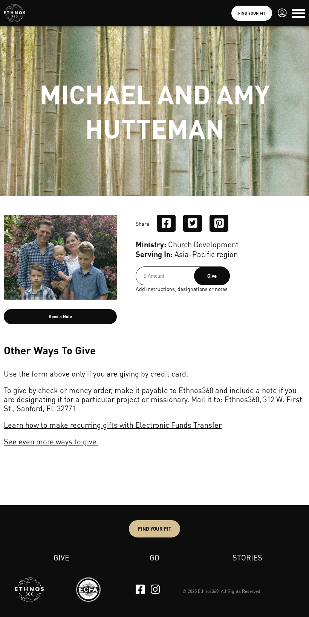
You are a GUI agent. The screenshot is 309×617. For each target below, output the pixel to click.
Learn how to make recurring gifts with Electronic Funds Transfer (113, 425)
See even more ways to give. (51, 441)
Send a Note (60, 316)
